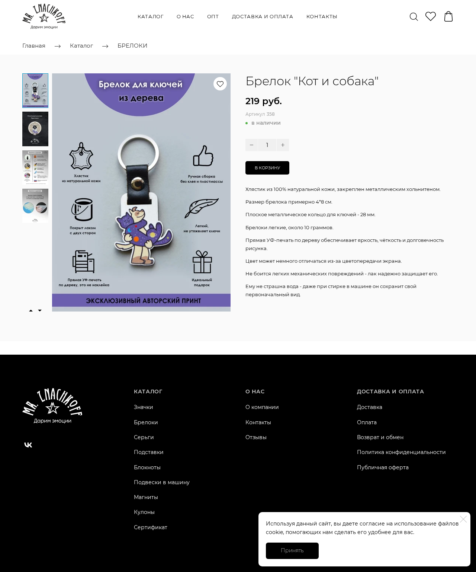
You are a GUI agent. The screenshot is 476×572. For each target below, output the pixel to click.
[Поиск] (414, 16)
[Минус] (251, 145)
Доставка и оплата (262, 16)
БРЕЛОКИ (132, 45)
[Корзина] (448, 16)
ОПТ (213, 16)
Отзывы (256, 437)
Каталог (151, 16)
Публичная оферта (383, 467)
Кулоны (144, 512)
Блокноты (147, 467)
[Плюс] (283, 145)
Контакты (322, 16)
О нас (185, 16)
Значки (143, 407)
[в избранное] (220, 83)
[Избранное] (430, 16)
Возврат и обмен (380, 437)
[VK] (28, 445)
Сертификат (150, 527)
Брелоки (146, 422)
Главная (33, 45)
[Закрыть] (463, 519)
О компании (262, 407)
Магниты (146, 497)
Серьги (144, 437)
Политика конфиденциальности (401, 452)
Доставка (369, 407)
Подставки (149, 452)
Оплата (367, 422)
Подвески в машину (162, 482)
